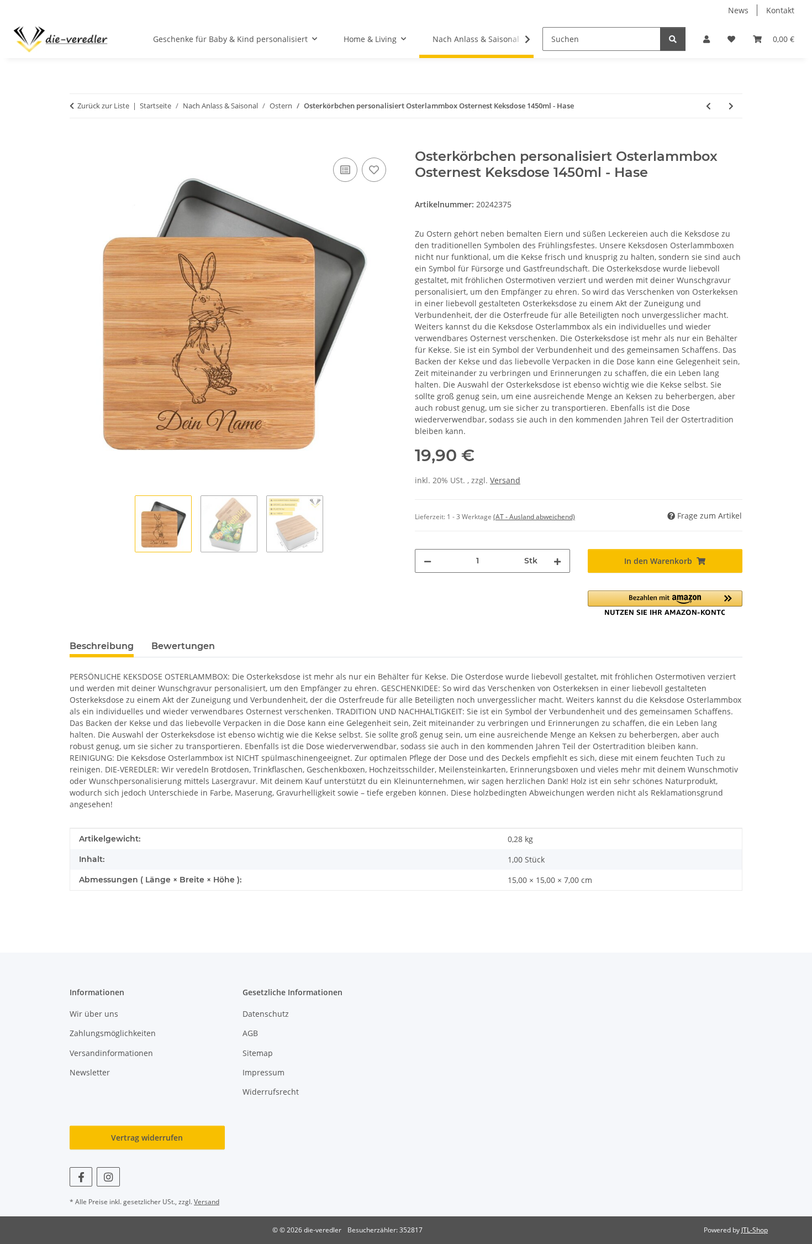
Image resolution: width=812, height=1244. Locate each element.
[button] (706, 39)
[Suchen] (673, 39)
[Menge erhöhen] (557, 561)
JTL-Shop (754, 1230)
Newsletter (90, 1072)
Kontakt (780, 10)
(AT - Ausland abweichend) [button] (534, 516)
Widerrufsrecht (270, 1091)
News (738, 10)
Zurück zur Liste (103, 106)
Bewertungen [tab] (183, 646)
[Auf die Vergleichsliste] (345, 170)
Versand (505, 480)
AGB (250, 1033)
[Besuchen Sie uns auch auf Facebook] (81, 1176)
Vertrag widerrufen (147, 1137)
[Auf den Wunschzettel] (374, 170)
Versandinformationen (111, 1053)
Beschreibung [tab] (102, 646)
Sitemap (257, 1053)
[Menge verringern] (427, 561)
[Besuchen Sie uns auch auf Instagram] (108, 1176)
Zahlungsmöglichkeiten (113, 1033)
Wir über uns (94, 1013)
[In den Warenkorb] (78, 143)
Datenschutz (265, 1013)
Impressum (263, 1072)
